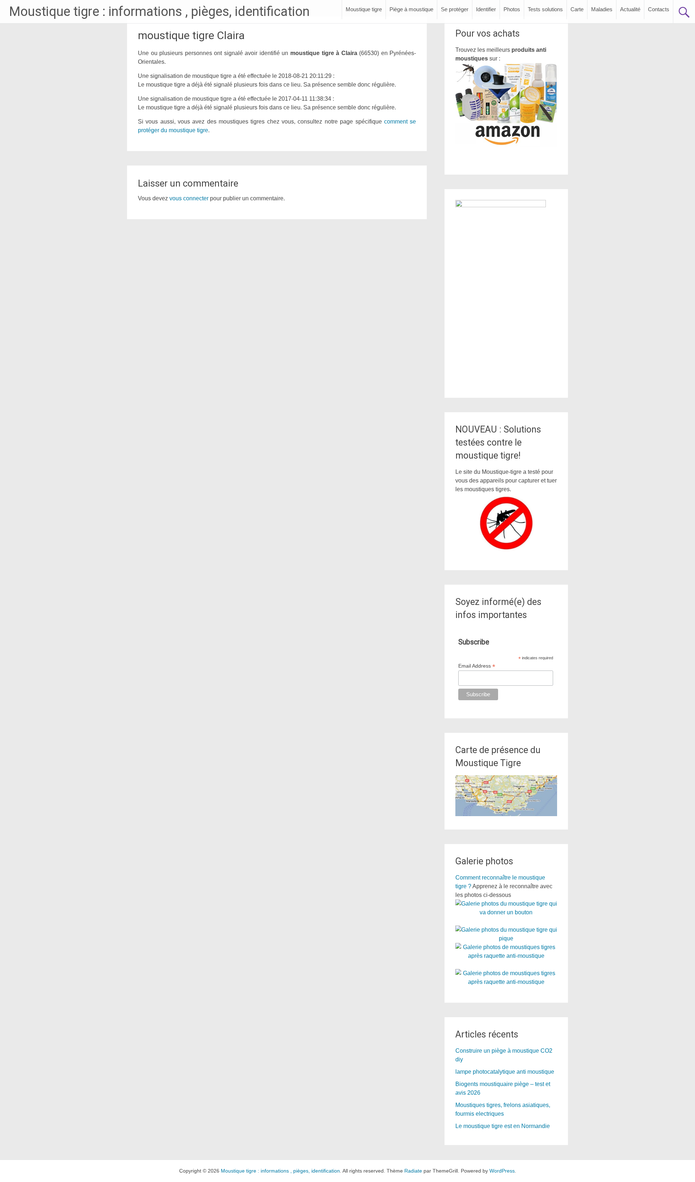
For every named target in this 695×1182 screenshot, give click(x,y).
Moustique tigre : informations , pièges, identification (159, 11)
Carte (577, 9)
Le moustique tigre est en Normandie (502, 1126)
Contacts (658, 9)
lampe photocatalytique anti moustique (504, 1072)
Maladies (601, 9)
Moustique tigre (364, 9)
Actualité (630, 9)
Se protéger (454, 9)
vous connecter (188, 198)
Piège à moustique (411, 9)
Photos (512, 9)
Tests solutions (545, 9)
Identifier (486, 9)
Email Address (476, 666)
